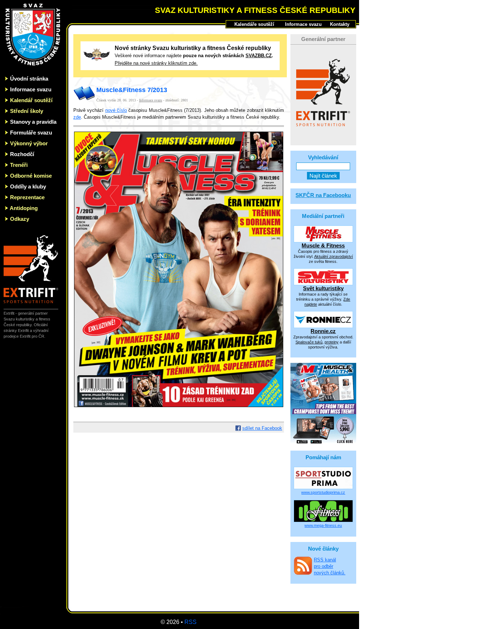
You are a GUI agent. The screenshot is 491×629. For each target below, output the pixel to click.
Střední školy (26, 111)
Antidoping (24, 208)
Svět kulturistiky (323, 288)
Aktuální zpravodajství (333, 256)
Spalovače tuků (308, 342)
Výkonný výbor (29, 143)
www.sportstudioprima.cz (323, 492)
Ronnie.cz (323, 331)
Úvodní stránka (29, 79)
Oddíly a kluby (28, 186)
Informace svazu (30, 89)
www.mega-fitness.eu (323, 525)
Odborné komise (31, 176)
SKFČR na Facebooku (323, 195)
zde (77, 117)
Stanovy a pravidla (33, 122)
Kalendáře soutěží (254, 24)
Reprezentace (27, 197)
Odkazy (19, 219)
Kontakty (339, 24)
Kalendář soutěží (31, 100)
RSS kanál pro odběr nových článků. (329, 566)
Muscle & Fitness (323, 245)
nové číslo (116, 110)
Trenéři (19, 165)
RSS (190, 622)
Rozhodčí (22, 154)
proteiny (332, 342)
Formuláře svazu (31, 132)
